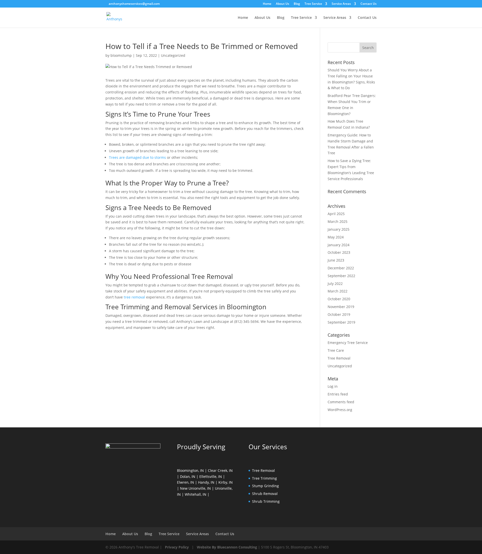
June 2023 (336, 260)
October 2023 (339, 252)
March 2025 (337, 221)
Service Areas (341, 4)
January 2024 (338, 244)
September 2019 (341, 322)
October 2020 (339, 298)
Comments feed (341, 401)
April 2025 (336, 213)
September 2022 (341, 275)
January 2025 (338, 229)
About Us (282, 4)
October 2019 (339, 314)
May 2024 (336, 237)
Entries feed (338, 394)
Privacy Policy (177, 547)
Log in (333, 386)
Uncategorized (173, 55)
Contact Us (368, 4)
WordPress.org (340, 409)
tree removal (134, 297)
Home (267, 4)
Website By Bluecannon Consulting (227, 547)
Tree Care (336, 350)
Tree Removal (339, 358)
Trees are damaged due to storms (137, 157)
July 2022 (335, 283)
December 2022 (341, 268)
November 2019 (341, 306)
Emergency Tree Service (348, 342)
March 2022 (337, 291)
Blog (297, 4)
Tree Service (313, 4)
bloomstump (121, 55)
